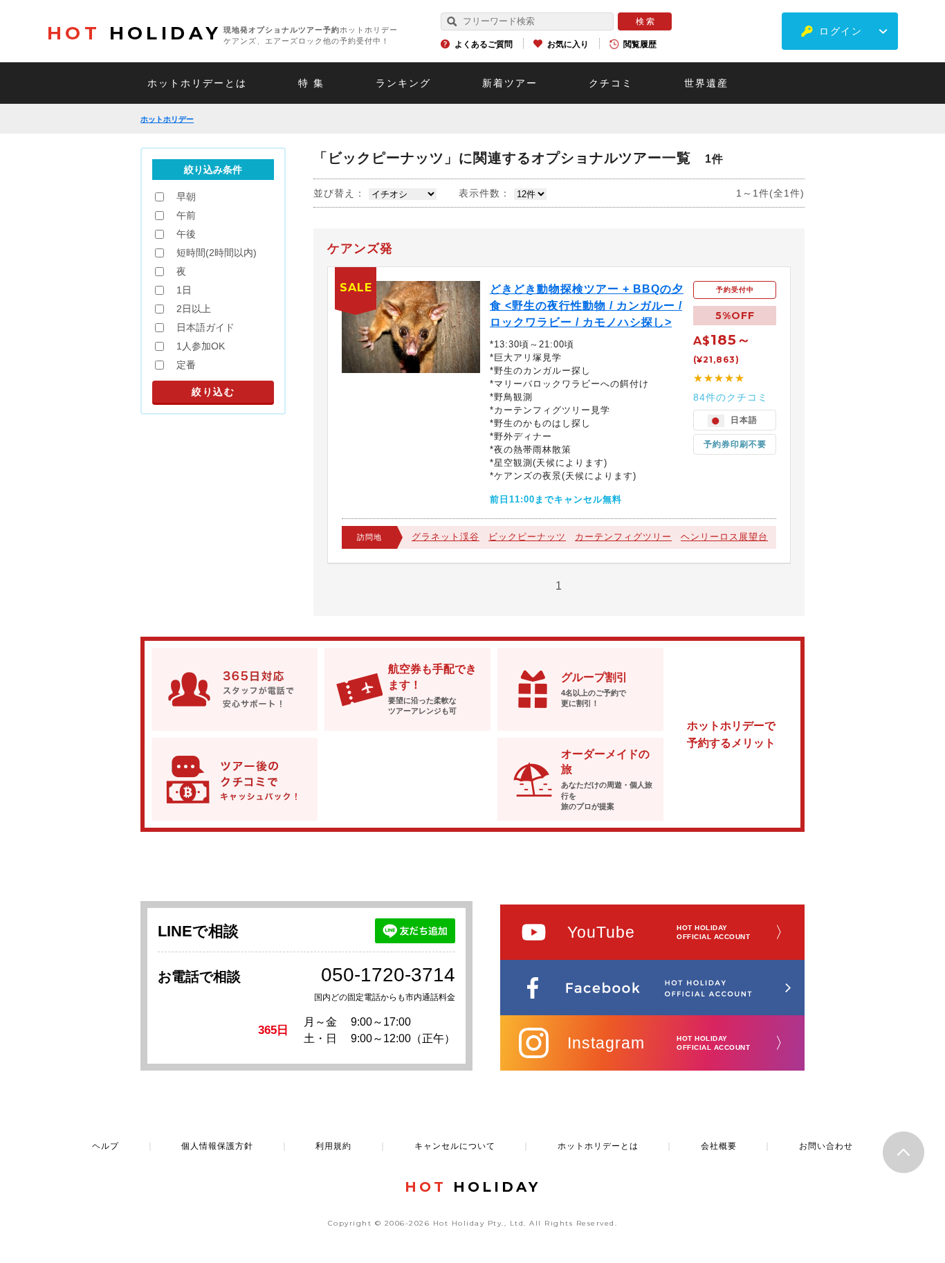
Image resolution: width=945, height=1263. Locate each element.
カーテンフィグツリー (623, 536)
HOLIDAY (134, 33)
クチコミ (611, 83)
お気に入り (568, 44)
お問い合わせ (826, 1146)
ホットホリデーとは (197, 83)
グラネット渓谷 (445, 536)
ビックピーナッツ (527, 536)
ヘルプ (105, 1146)
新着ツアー (510, 83)
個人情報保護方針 (217, 1146)
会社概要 (719, 1146)
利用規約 (333, 1146)
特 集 (311, 83)
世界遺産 (706, 83)
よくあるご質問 (484, 44)
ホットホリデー (167, 119)
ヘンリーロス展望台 (724, 536)
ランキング (403, 83)
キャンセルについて (454, 1146)
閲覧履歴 (640, 44)
